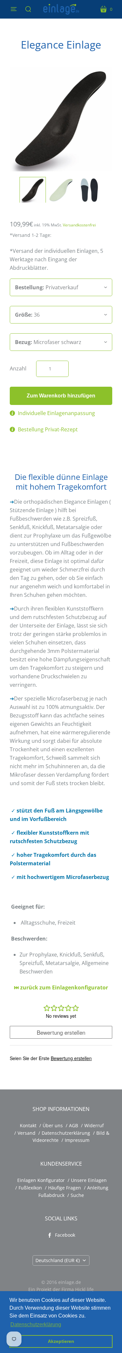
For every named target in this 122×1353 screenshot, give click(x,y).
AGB (73, 1125)
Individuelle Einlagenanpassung (56, 413)
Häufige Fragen (64, 1188)
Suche (77, 1195)
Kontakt (28, 1125)
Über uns (53, 1125)
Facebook (65, 1235)
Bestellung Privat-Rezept (48, 429)
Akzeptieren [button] (61, 1341)
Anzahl (18, 368)
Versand (26, 1133)
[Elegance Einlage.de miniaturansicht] (61, 190)
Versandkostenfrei (79, 225)
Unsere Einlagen (89, 1180)
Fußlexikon (30, 1188)
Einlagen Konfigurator (41, 1180)
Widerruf (94, 1125)
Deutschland (57, 1260)
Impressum (77, 1140)
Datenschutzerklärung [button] (35, 1324)
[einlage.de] (61, 9)
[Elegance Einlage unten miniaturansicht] (89, 190)
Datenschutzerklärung (66, 1133)
